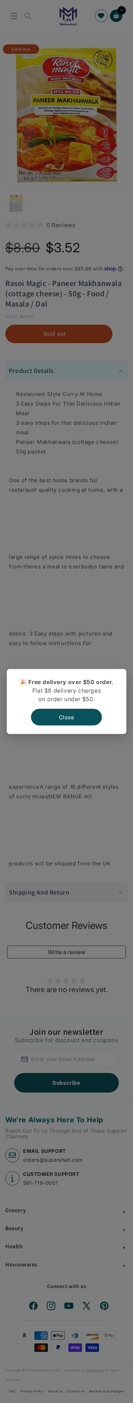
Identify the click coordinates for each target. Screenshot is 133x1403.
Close (66, 717)
